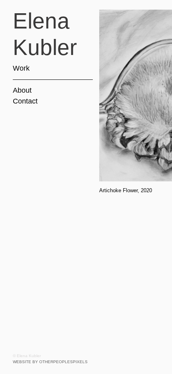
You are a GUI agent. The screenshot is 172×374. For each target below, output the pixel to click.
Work (21, 68)
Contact (25, 101)
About (22, 90)
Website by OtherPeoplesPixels (50, 362)
